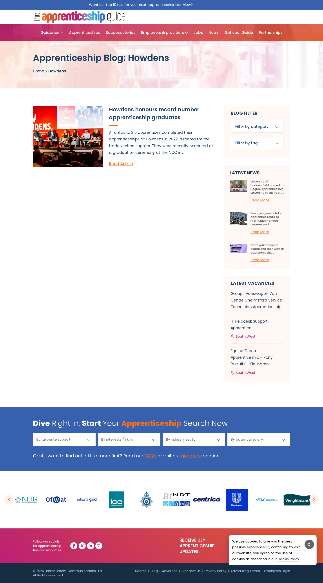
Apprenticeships (84, 32)
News (214, 32)
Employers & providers (162, 32)
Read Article (121, 163)
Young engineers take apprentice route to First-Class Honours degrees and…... (265, 218)
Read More (259, 200)
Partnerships (271, 32)
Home (38, 71)
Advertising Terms (245, 570)
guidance (191, 456)
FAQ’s (150, 456)
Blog (154, 570)
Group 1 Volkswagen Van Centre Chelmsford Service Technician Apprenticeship (256, 300)
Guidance (50, 32)
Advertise (170, 570)
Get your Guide (238, 32)
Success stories (120, 32)
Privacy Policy (215, 570)
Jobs (198, 32)
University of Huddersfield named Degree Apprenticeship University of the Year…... (267, 187)
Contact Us (191, 570)
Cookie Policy (288, 559)
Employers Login (277, 570)
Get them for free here (214, 4)
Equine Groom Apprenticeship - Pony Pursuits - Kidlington (252, 361)
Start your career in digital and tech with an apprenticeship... (267, 248)
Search (141, 570)
